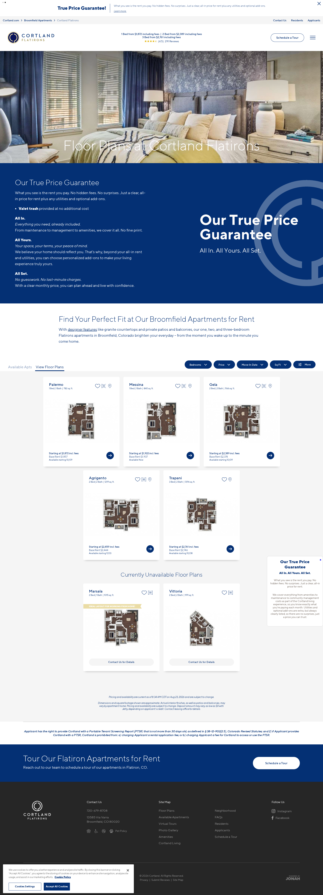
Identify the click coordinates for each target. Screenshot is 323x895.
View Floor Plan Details (81, 421)
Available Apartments (174, 817)
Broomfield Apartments (38, 20)
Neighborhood (225, 810)
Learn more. (120, 11)
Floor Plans (166, 810)
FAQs (218, 817)
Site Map (178, 879)
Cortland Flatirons (68, 20)
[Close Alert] (319, 3)
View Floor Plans (50, 367)
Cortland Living (170, 843)
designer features (82, 329)
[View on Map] (110, 386)
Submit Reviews (160, 879)
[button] (3, 2)
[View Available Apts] (110, 455)
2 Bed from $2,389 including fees (182, 34)
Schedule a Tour (287, 37)
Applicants (314, 20)
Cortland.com (11, 20)
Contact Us (279, 20)
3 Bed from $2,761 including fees (161, 37)
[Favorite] (97, 386)
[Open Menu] (313, 37)
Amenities (166, 837)
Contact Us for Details (121, 662)
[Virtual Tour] (104, 386)
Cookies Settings (25, 886)
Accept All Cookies (57, 886)
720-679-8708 (97, 810)
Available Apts (20, 367)
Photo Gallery (168, 830)
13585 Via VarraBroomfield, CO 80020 (103, 819)
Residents (297, 20)
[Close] (128, 870)
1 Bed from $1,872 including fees (140, 34)
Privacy (144, 879)
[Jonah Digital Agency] (291, 877)
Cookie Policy (63, 877)
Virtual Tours (167, 823)
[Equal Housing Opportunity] (89, 831)
